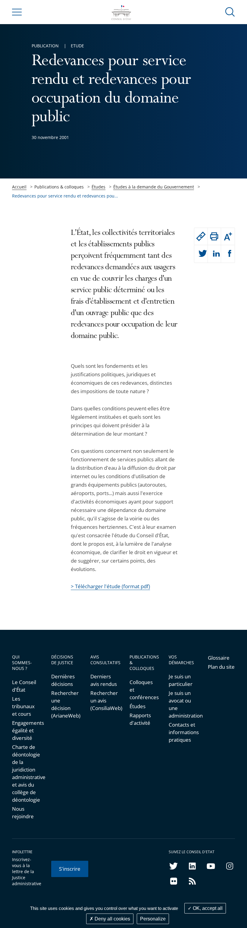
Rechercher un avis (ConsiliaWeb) (103, 701)
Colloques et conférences (143, 690)
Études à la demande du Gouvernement (153, 187)
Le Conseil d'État (24, 686)
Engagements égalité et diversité (25, 730)
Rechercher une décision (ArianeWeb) (64, 704)
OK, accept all (207, 908)
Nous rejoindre (23, 812)
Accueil (19, 187)
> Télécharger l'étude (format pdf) (110, 586)
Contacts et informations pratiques (182, 732)
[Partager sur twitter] (201, 254)
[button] (230, 11)
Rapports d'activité (140, 719)
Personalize (153, 918)
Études (98, 187)
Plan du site (221, 666)
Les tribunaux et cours (23, 706)
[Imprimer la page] (214, 236)
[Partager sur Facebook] (228, 254)
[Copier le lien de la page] (201, 236)
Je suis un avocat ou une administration (182, 704)
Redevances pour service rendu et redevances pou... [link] (65, 196)
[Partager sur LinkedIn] (214, 254)
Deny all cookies (111, 918)
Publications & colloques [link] (59, 187)
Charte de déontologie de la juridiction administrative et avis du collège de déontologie (25, 773)
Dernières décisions (63, 680)
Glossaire (219, 657)
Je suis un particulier (180, 680)
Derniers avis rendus (103, 680)
